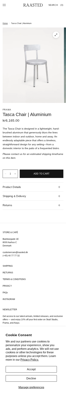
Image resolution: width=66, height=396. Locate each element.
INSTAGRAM (9, 299)
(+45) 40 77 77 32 (11, 255)
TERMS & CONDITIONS (14, 279)
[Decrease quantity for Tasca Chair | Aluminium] (5, 174)
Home (5, 23)
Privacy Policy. (29, 359)
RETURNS (8, 272)
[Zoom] (56, 34)
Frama (7, 109)
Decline (31, 378)
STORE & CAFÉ (10, 232)
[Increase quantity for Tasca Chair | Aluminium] (15, 174)
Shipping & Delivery (14, 196)
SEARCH (53, 5)
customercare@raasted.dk (15, 252)
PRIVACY (7, 286)
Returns (7, 205)
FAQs (5, 292)
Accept (31, 369)
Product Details (12, 186)
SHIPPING (8, 266)
